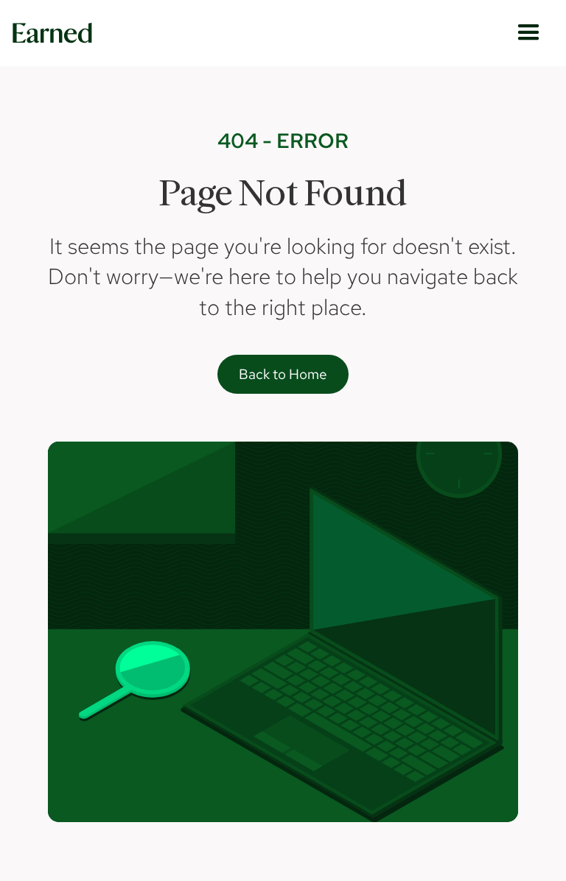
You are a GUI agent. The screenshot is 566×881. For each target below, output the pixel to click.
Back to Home (283, 374)
